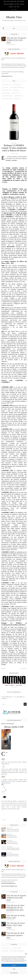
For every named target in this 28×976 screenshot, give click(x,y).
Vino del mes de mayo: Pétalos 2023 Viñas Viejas (15, 925)
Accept (14, 965)
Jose (4, 668)
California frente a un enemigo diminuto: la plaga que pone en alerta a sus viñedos (13, 848)
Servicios (22, 4)
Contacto (11, 6)
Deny (14, 969)
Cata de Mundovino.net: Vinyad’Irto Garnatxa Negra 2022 (12, 842)
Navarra (22, 1)
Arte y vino (17, 6)
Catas (8, 1)
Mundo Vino (14, 17)
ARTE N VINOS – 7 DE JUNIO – (14, 685)
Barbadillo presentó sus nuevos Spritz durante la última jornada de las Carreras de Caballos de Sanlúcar (13, 836)
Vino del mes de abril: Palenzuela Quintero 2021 (15, 935)
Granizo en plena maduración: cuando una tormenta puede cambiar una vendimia (13, 830)
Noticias (6, 4)
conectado (14, 696)
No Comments (23, 668)
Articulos (17, 4)
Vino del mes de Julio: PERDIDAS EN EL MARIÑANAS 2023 (15, 907)
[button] (26, 954)
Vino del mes (13, 1)
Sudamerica (11, 4)
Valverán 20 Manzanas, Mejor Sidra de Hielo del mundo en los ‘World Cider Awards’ (13, 855)
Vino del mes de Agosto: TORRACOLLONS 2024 (16, 40)
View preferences (14, 972)
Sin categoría (7, 95)
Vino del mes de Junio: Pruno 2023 (15, 916)
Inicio (5, 1)
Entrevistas (6, 90)
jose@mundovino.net (6, 76)
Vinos (18, 1)
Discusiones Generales (17, 87)
